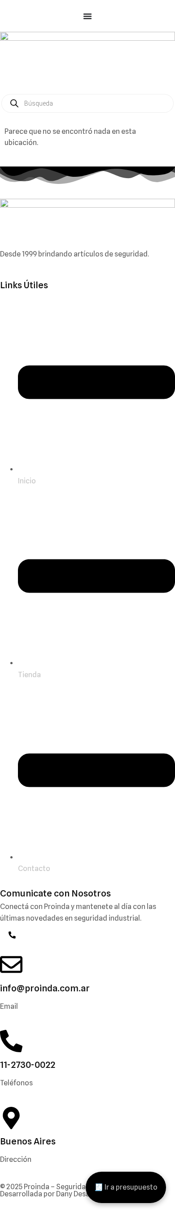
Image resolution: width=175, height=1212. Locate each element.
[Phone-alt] (12, 935)
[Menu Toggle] (87, 16)
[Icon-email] (3, 935)
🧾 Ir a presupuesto (126, 1187)
